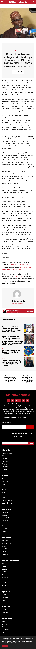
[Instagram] (12, 400)
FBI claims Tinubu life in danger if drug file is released (11, 352)
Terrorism (18, 50)
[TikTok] (19, 400)
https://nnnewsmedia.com (18, 303)
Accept (5, 646)
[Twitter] (18, 72)
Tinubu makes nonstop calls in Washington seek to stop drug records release (11, 362)
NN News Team (23, 265)
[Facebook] (14, 72)
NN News (12, 265)
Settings (13, 646)
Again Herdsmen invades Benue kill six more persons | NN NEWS (9, 380)
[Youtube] (27, 400)
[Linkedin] (22, 72)
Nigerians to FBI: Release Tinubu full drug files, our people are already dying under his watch (12, 329)
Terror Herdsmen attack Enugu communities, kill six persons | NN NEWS (26, 380)
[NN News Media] (18, 294)
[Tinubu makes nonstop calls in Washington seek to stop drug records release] (29, 362)
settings (16, 643)
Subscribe (29, 427)
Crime (3, 325)
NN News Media (10, 66)
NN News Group (17, 269)
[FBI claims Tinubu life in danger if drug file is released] (29, 351)
